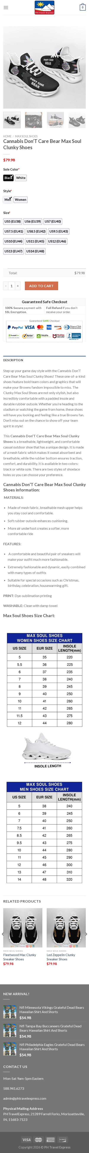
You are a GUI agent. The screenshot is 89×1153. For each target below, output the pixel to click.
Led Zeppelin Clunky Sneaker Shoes (61, 957)
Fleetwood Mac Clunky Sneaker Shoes (19, 957)
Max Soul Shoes (26, 136)
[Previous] (10, 67)
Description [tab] (13, 360)
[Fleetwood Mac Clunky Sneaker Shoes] (22, 927)
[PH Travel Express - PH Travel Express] (44, 7)
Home (7, 136)
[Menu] (5, 7)
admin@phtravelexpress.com (24, 1098)
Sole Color (11, 169)
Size (6, 213)
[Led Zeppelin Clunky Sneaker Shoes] (66, 927)
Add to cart (41, 286)
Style (7, 191)
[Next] (79, 67)
